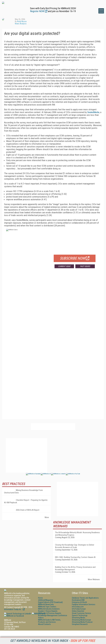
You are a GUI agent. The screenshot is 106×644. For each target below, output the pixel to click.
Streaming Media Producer (82, 622)
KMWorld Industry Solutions (49, 609)
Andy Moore (22, 21)
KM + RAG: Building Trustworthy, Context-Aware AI (75, 557)
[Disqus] (53, 311)
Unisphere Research (80, 624)
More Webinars (94, 579)
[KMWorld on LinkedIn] (17, 614)
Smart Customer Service (81, 613)
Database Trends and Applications (85, 598)
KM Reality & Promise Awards (49, 613)
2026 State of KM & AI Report (27, 510)
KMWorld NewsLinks (46, 604)
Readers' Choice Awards (47, 611)
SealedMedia (93, 112)
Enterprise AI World (79, 602)
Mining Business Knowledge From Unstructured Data (23, 491)
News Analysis (20, 24)
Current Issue (64, 266)
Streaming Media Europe (81, 620)
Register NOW (37, 11)
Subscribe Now (72, 258)
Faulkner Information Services (83, 604)
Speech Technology (79, 615)
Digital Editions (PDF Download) (50, 602)
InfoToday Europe (79, 609)
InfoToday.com (78, 607)
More (47, 517)
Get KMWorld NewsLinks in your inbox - (52, 641)
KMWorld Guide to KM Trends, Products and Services (49, 621)
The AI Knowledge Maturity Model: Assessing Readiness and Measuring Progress (77, 533)
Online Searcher (78, 611)
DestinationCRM (78, 600)
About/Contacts (44, 624)
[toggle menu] (101, 10)
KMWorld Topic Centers (47, 607)
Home (40, 598)
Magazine (45, 600)
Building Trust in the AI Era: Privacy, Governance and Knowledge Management (75, 568)
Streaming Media (78, 618)
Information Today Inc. (13, 609)
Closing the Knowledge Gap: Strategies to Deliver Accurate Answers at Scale (74, 546)
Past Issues (85, 266)
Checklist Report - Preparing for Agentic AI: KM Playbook (26, 501)
